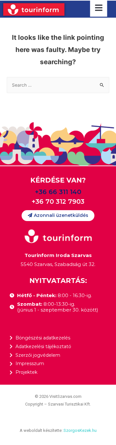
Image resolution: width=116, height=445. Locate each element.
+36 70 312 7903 (58, 201)
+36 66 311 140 (58, 192)
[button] (58, 215)
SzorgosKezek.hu (80, 430)
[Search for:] (58, 85)
